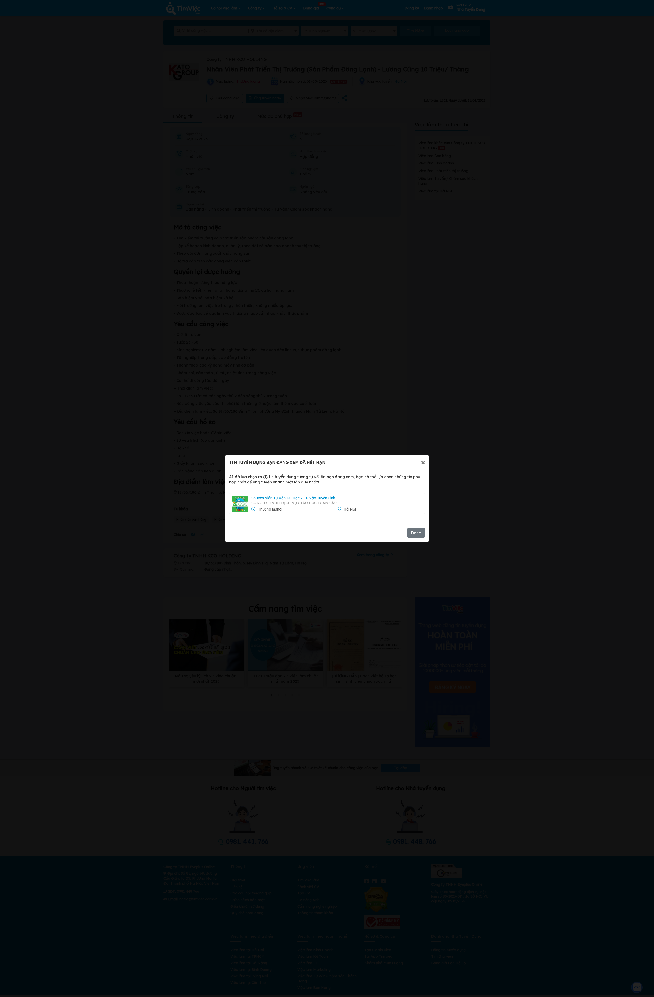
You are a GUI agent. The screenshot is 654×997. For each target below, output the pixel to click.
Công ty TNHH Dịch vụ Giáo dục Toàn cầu (294, 503)
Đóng (416, 532)
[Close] (423, 462)
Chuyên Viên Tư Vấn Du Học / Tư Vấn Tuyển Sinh (293, 498)
